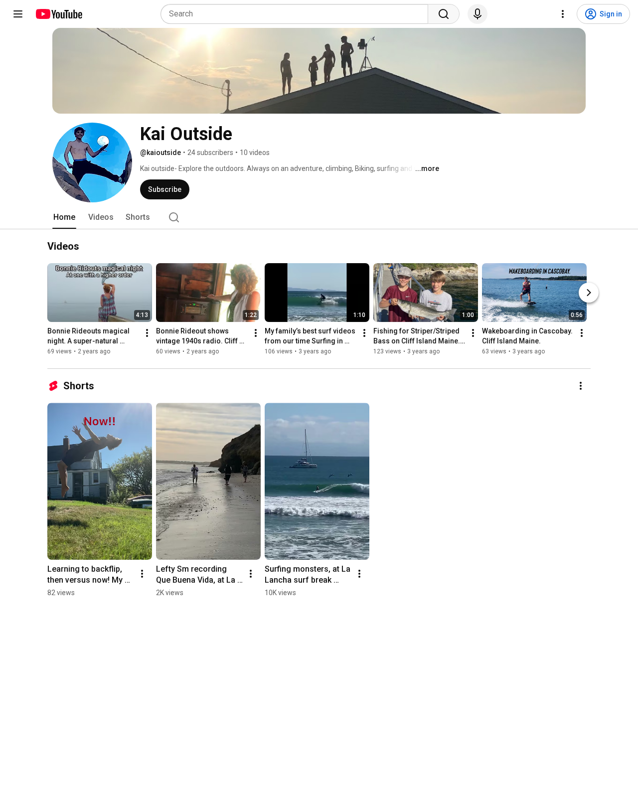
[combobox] (297, 14)
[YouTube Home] (58, 14)
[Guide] (18, 14)
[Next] (589, 293)
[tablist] (319, 217)
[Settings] (563, 14)
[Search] (444, 14)
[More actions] (147, 333)
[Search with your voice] (477, 14)
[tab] (64, 217)
